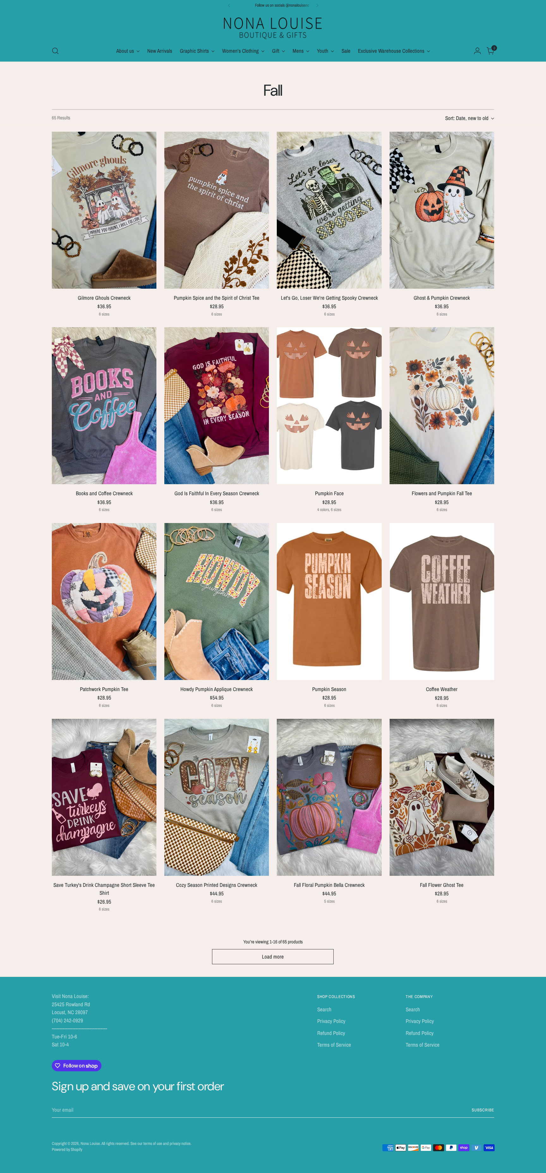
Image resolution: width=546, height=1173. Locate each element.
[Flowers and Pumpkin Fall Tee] (442, 405)
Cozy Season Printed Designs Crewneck (216, 884)
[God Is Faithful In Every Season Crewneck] (216, 405)
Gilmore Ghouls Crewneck (104, 297)
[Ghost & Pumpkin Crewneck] (442, 210)
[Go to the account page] (477, 51)
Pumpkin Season (329, 689)
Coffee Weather (442, 689)
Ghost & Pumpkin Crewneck (442, 297)
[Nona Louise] (273, 27)
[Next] (317, 5)
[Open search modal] (55, 51)
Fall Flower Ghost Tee (442, 884)
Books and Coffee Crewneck (104, 493)
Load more (273, 956)
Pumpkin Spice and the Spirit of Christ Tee (216, 297)
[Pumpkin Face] (329, 405)
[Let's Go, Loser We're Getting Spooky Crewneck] (329, 210)
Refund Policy (331, 1033)
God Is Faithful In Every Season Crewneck (216, 493)
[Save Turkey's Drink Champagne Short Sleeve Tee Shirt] (104, 797)
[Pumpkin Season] (329, 601)
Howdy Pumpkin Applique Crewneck (216, 689)
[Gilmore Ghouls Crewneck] (104, 210)
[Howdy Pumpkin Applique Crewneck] (216, 601)
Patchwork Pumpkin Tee (104, 689)
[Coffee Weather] (442, 601)
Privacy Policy (331, 1021)
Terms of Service (334, 1044)
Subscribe (483, 1110)
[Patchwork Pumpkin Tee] (104, 601)
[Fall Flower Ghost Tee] (442, 797)
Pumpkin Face (329, 493)
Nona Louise (90, 1143)
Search (324, 1009)
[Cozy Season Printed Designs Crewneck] (216, 797)
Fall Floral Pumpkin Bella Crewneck (329, 884)
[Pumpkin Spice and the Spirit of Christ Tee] (216, 210)
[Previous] (229, 5)
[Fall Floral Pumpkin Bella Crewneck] (329, 797)
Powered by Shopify (67, 1149)
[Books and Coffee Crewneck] (104, 405)
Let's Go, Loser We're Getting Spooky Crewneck (329, 297)
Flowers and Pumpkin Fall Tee (442, 493)
